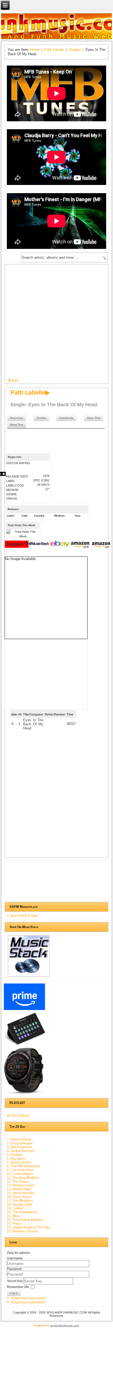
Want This (16, 424)
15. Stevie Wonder (20, 1193)
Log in (14, 1292)
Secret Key (15, 1281)
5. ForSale (14, 1155)
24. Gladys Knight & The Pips (28, 1227)
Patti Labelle (54, 50)
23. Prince (14, 1224)
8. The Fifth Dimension (23, 1166)
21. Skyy (13, 1216)
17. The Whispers (20, 1201)
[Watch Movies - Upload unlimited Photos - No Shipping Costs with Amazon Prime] (24, 1010)
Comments (66, 417)
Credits (41, 417)
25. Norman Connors (22, 1231)
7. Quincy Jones (19, 1162)
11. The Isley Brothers (23, 1178)
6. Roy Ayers (16, 1159)
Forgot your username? (28, 1298)
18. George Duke (19, 1204)
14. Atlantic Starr (19, 1189)
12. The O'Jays (18, 1181)
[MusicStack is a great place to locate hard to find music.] (39, 544)
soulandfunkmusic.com (64, 1325)
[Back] (13, 380)
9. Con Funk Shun (20, 1170)
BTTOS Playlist (18, 1116)
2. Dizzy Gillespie (20, 1143)
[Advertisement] (56, 323)
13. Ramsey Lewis (20, 1185)
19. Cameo (15, 1208)
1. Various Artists (19, 1139)
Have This (93, 417)
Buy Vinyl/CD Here (24, 916)
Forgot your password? (28, 1302)
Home (34, 50)
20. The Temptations (22, 1212)
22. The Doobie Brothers (25, 1220)
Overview (16, 417)
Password (14, 1269)
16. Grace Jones (19, 1197)
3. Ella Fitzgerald (19, 1147)
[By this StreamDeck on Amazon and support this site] (24, 1045)
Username (14, 1258)
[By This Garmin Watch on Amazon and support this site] (24, 1094)
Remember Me (18, 1287)
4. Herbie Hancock (21, 1151)
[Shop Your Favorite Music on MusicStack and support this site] (28, 976)
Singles (75, 50)
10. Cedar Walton (20, 1174)
